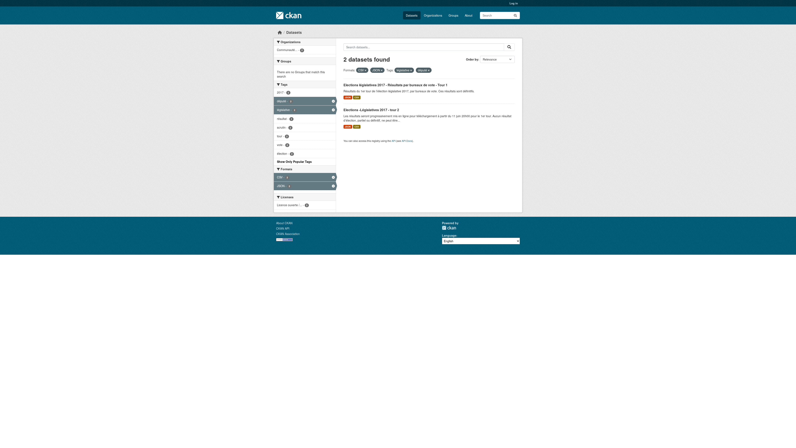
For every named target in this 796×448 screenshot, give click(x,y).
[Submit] (515, 15)
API (394, 140)
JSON (348, 97)
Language (449, 235)
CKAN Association (288, 234)
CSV (356, 97)
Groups (453, 15)
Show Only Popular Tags (294, 161)
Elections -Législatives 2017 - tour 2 (371, 109)
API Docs (407, 140)
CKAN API (282, 228)
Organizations (433, 15)
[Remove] (365, 70)
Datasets (411, 15)
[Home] (280, 32)
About (468, 15)
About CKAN (284, 223)
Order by (472, 59)
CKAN (449, 228)
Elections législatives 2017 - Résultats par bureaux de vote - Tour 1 (395, 85)
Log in (514, 3)
